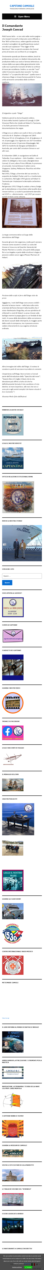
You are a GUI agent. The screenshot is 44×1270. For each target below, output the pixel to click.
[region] (22, 543)
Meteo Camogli (5, 1018)
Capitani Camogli (22, 5)
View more (27, 1263)
